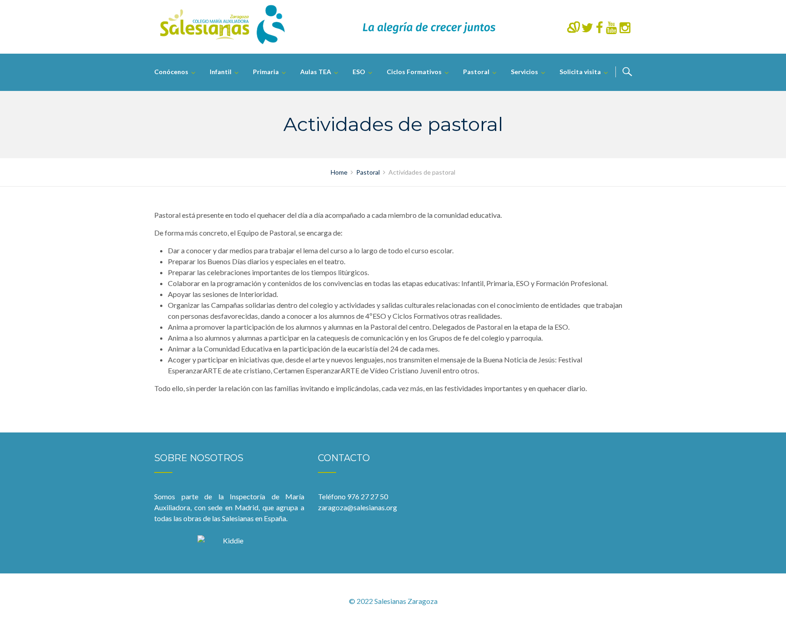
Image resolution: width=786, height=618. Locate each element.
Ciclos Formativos (414, 71)
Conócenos (171, 71)
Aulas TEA (315, 71)
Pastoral (476, 71)
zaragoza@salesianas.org (357, 507)
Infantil (221, 71)
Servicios (524, 71)
